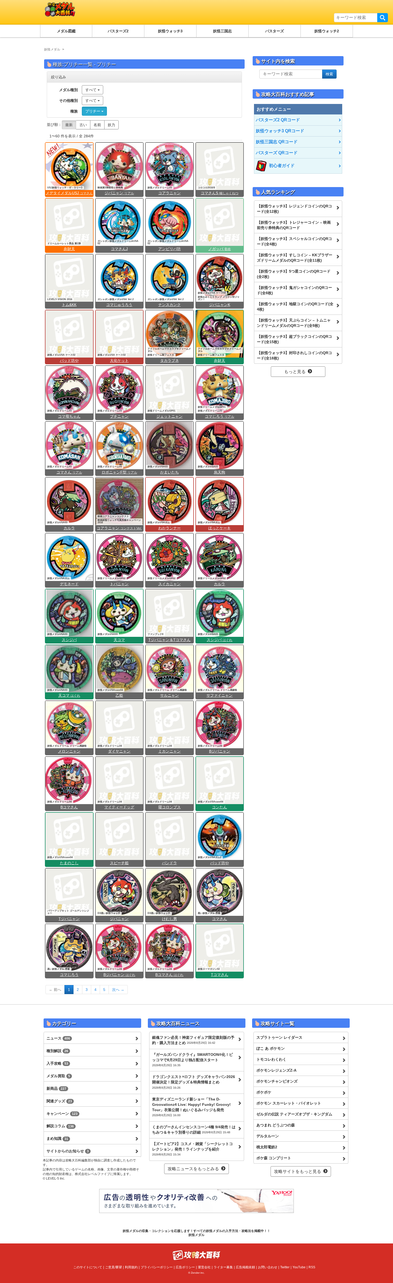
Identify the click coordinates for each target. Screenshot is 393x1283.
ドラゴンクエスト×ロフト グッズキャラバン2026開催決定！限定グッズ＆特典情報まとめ (193, 1082)
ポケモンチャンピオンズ (277, 1081)
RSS (312, 1267)
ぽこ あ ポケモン (270, 1048)
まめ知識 (57, 1138)
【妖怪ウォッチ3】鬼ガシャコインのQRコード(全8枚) (294, 290)
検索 (382, 17)
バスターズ (274, 31)
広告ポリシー (185, 1267)
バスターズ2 (118, 31)
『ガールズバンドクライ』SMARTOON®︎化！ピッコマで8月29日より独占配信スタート (192, 1059)
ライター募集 (223, 1267)
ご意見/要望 (113, 1267)
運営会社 (204, 1267)
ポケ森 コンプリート (273, 1158)
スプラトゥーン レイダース (279, 1037)
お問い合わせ (267, 1267)
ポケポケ (263, 1092)
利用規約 (131, 1267)
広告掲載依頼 (245, 1267)
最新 (69, 125)
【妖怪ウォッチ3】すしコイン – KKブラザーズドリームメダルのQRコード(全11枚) (294, 257)
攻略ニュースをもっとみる (193, 1168)
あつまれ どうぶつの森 (275, 1125)
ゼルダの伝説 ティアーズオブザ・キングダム (294, 1114)
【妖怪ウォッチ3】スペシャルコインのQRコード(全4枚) (294, 241)
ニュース (58, 1038)
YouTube (299, 1267)
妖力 (111, 125)
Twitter (285, 1267)
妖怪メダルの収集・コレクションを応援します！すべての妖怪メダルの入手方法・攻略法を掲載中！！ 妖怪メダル (196, 1233)
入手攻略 (57, 1063)
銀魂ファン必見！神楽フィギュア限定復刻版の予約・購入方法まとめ (193, 1040)
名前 (97, 125)
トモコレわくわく (271, 1059)
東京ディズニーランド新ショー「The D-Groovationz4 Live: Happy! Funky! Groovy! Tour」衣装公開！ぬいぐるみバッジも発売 (191, 1107)
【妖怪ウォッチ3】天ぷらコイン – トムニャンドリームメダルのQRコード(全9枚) (294, 323)
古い (83, 125)
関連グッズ (59, 1101)
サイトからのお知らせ (68, 1151)
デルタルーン (267, 1136)
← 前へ (55, 989)
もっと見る (295, 371)
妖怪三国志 (222, 31)
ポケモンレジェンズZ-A (276, 1070)
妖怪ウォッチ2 (326, 31)
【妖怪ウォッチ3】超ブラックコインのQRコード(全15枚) (294, 339)
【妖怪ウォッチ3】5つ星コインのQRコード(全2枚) (293, 274)
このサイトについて (87, 1267)
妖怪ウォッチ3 (170, 31)
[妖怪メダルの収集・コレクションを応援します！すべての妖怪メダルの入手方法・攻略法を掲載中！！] (101, 12)
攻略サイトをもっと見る (297, 1171)
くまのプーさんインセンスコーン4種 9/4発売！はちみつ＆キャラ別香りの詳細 (194, 1129)
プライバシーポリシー (157, 1267)
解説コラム (60, 1126)
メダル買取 (58, 1076)
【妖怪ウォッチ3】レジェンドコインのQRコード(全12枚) (294, 209)
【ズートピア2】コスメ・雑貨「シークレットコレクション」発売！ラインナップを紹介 (192, 1149)
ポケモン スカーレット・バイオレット (288, 1103)
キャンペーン (62, 1113)
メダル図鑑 (66, 31)
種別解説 (57, 1051)
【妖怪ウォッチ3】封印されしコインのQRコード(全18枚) (294, 355)
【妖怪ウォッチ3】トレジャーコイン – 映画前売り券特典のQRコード (294, 225)
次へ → (118, 989)
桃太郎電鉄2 (266, 1147)
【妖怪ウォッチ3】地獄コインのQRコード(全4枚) (295, 306)
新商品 (56, 1088)
